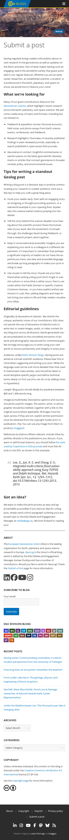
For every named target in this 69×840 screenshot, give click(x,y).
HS (15, 635)
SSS (59, 635)
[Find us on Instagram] (30, 577)
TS (11, 640)
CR (23, 630)
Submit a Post (15, 568)
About (9, 811)
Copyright (23, 811)
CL (18, 630)
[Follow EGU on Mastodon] (41, 825)
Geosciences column (15, 105)
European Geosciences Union (24, 544)
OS (34, 635)
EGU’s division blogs (33, 355)
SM (46, 635)
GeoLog (29, 552)
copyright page (20, 780)
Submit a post (37, 816)
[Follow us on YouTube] (22, 577)
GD (48, 630)
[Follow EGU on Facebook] (34, 825)
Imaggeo (18, 428)
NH (22, 635)
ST (6, 640)
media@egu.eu (25, 520)
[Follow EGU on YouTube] (28, 825)
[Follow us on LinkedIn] (7, 577)
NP (28, 635)
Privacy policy (55, 811)
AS (6, 630)
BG (12, 630)
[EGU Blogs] (17, 6)
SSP (53, 635)
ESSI (37, 630)
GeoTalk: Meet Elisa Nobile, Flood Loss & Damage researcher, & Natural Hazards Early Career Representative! (30, 693)
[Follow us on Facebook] (14, 577)
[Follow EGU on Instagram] (21, 825)
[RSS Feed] (54, 825)
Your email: (10, 596)
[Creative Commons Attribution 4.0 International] (7, 790)
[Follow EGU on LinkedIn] (15, 825)
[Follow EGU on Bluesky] (47, 825)
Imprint (38, 811)
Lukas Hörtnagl (37, 833)
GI (54, 630)
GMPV (8, 635)
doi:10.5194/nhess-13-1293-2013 (34, 481)
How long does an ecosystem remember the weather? (33, 669)
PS (40, 635)
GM (60, 630)
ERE (30, 630)
